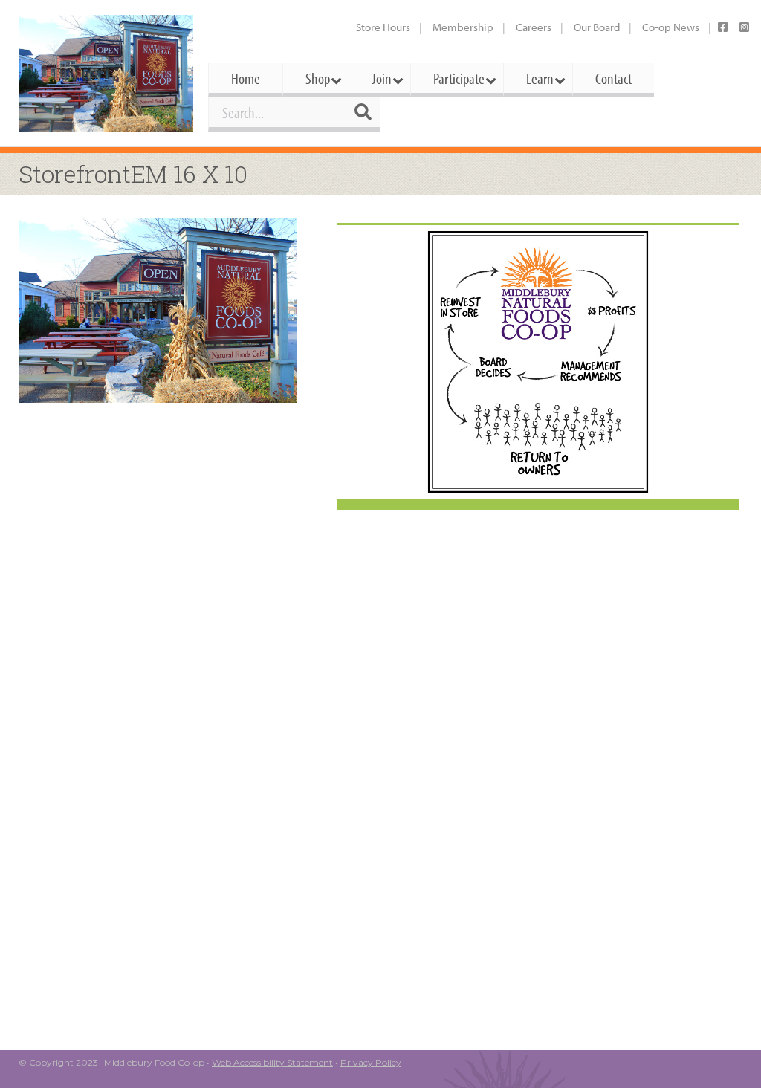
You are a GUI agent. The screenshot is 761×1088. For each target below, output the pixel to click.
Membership (463, 27)
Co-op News (670, 27)
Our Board (597, 27)
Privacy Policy (370, 1062)
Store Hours (383, 27)
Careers (533, 27)
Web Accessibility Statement (272, 1062)
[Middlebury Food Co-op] (106, 73)
